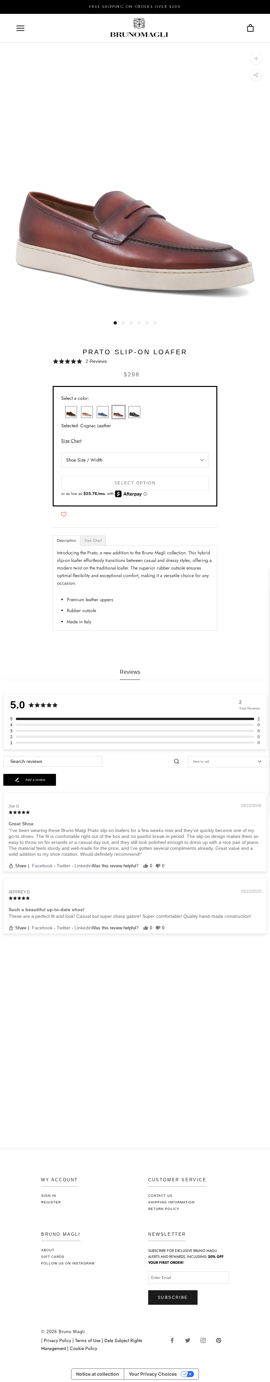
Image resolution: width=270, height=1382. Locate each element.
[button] (135, 361)
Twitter (64, 865)
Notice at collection (97, 1374)
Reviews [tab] (130, 672)
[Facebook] (175, 1340)
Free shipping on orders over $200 (135, 6)
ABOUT (47, 1250)
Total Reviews (249, 708)
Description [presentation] (66, 540)
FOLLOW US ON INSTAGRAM (67, 1263)
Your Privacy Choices (153, 1374)
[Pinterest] (221, 1340)
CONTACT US (160, 1195)
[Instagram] (206, 1340)
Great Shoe (21, 823)
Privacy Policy (58, 1340)
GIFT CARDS (53, 1257)
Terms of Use (87, 1340)
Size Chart (71, 440)
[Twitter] (190, 1340)
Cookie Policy (83, 1348)
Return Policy (163, 1209)
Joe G (14, 806)
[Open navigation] (20, 28)
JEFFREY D (19, 892)
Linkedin (83, 865)
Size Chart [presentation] (93, 540)
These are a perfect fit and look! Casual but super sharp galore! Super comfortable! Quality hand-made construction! (130, 916)
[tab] (66, 541)
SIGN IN (48, 1195)
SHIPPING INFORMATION (171, 1202)
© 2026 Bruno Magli (63, 1331)
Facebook (43, 865)
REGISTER (51, 1202)
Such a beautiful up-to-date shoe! (47, 909)
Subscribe (173, 1297)
